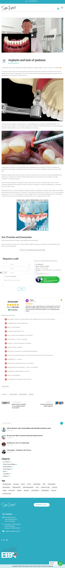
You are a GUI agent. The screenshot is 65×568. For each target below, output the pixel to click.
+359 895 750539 (15, 528)
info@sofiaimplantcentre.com (12, 531)
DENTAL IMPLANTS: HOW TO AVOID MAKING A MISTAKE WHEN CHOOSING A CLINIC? (29, 428)
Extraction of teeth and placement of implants (19, 343)
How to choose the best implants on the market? (20, 335)
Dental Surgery (23, 394)
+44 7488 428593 (32, 1)
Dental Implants (13, 394)
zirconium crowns (7, 493)
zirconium (53, 490)
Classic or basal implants (13, 375)
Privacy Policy (36, 566)
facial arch (54, 487)
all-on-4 (23, 484)
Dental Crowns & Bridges (9, 464)
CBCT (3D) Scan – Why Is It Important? (17, 339)
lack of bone (5, 386)
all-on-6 (29, 484)
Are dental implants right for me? (15, 331)
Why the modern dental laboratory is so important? (20, 363)
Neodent (19, 490)
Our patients (6, 473)
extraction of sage (45, 487)
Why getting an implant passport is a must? (18, 371)
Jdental (4, 490)
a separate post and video (43, 196)
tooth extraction (35, 490)
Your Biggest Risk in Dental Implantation (17, 323)
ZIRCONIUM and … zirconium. (14, 359)
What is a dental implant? (13, 327)
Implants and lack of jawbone (14, 347)
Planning (31, 394)
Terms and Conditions (47, 566)
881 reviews (15, 307)
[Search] (61, 423)
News (4, 471)
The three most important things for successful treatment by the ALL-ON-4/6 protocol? (30, 355)
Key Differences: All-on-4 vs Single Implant (18, 443)
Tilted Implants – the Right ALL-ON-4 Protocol (19, 450)
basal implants (36, 484)
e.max (37, 487)
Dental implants (6, 487)
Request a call (41, 504)
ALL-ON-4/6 (6, 462)
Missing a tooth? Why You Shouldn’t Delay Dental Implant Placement (25, 435)
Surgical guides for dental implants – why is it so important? (22, 367)
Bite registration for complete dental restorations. (19, 379)
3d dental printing (7, 484)
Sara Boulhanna (14, 63)
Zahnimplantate (45, 490)
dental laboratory (16, 487)
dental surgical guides (28, 487)
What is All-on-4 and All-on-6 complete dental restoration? (22, 351)
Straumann (26, 490)
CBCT (44, 484)
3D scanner (16, 484)
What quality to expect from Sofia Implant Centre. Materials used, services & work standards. (31, 319)
